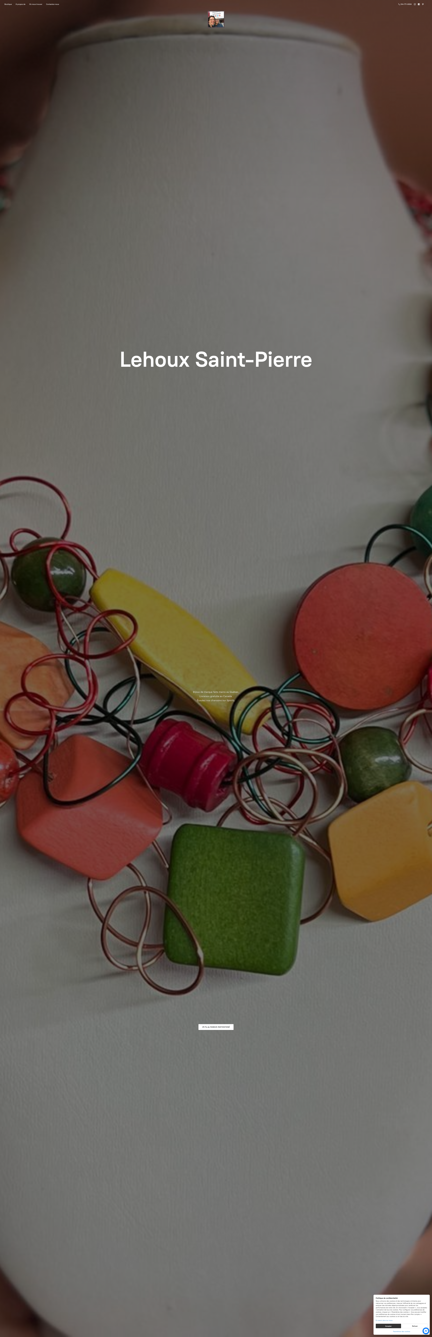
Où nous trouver (35, 4)
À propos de (20, 4)
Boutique (8, 4)
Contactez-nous (52, 4)
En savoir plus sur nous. (384, 1320)
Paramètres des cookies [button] (401, 1331)
